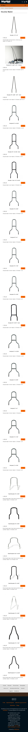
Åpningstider (22, 685)
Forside (2, 8)
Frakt (4, 702)
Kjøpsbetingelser (10, 702)
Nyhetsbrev (12, 705)
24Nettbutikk (16, 729)
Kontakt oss (16, 691)
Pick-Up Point (15, 685)
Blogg (18, 705)
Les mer (16, 725)
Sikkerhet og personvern (20, 702)
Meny (3, 5)
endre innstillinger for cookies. (14, 726)
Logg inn (11, 691)
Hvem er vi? (6, 688)
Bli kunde (9, 685)
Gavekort (22, 688)
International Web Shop (14, 688)
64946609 (5, 710)
